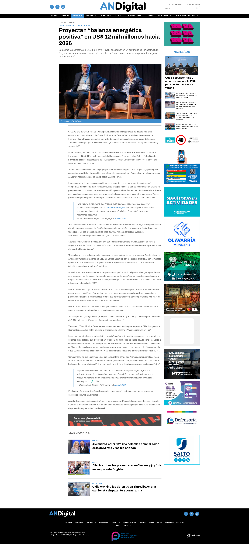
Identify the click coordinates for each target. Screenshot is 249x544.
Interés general (136, 16)
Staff (118, 525)
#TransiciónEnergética (116, 207)
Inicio (54, 16)
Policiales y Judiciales (187, 16)
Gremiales (91, 16)
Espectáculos (165, 16)
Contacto (128, 525)
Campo (151, 16)
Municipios (106, 16)
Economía (77, 16)
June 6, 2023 (120, 218)
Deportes (119, 16)
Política (65, 16)
